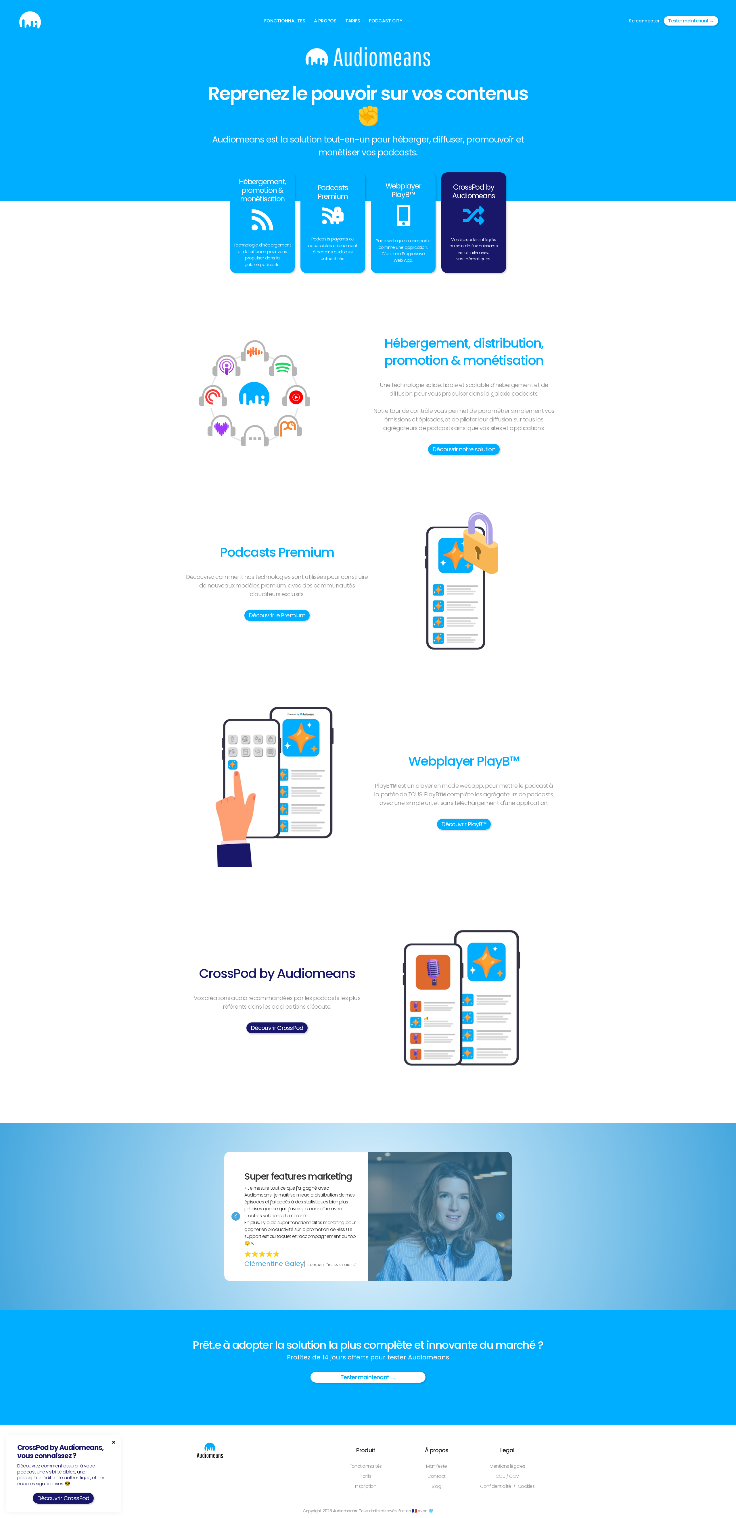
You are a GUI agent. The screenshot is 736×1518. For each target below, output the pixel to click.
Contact (437, 1476)
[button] (285, 21)
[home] (30, 21)
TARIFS (353, 21)
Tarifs (365, 1476)
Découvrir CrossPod (277, 1028)
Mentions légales (507, 1466)
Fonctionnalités (366, 1466)
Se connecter (644, 21)
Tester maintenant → (691, 21)
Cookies (526, 1486)
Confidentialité (495, 1486)
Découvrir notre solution (463, 449)
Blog (436, 1486)
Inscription (366, 1486)
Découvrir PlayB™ (464, 824)
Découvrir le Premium (277, 615)
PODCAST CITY (385, 21)
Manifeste (436, 1466)
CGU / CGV (507, 1476)
